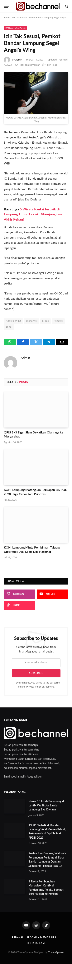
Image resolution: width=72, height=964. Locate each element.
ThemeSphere (56, 952)
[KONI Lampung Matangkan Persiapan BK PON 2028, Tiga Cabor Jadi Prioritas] (36, 467)
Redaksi (17, 937)
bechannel (32, 321)
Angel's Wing (13, 321)
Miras (45, 321)
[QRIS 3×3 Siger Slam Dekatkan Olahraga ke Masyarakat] (36, 409)
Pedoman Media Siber (41, 937)
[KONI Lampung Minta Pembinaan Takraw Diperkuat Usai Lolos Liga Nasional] (36, 525)
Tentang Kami (35, 943)
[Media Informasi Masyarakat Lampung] (38, 6)
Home (7, 17)
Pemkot (58, 321)
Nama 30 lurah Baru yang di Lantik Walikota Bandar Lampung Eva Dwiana (46, 805)
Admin (18, 59)
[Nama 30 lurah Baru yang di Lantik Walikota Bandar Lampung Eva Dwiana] (14, 806)
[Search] (66, 6)
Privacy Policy (33, 687)
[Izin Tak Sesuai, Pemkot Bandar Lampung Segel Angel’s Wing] (36, 93)
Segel (9, 327)
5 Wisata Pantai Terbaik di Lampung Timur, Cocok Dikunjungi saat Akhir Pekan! (34, 214)
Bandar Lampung (15, 27)
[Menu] (6, 6)
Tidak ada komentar (29, 64)
